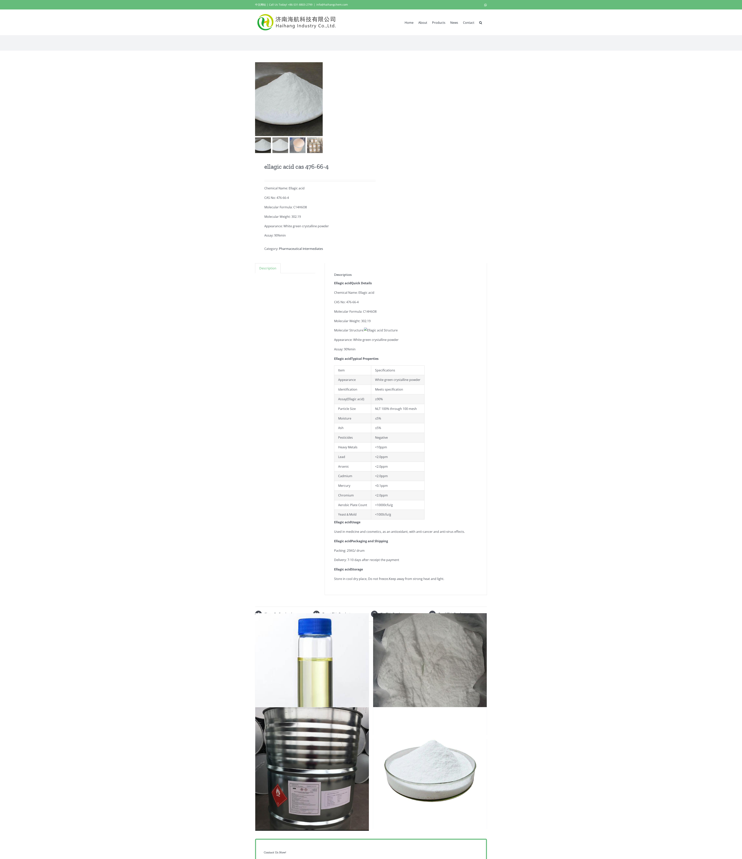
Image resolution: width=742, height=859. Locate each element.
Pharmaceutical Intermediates (301, 249)
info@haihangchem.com (332, 4)
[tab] (268, 268)
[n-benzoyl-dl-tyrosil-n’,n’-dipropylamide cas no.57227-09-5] (430, 769)
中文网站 (260, 4)
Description (267, 268)
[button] (480, 22)
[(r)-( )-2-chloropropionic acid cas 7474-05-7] (312, 769)
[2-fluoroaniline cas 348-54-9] (312, 675)
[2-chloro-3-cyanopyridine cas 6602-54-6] (430, 675)
